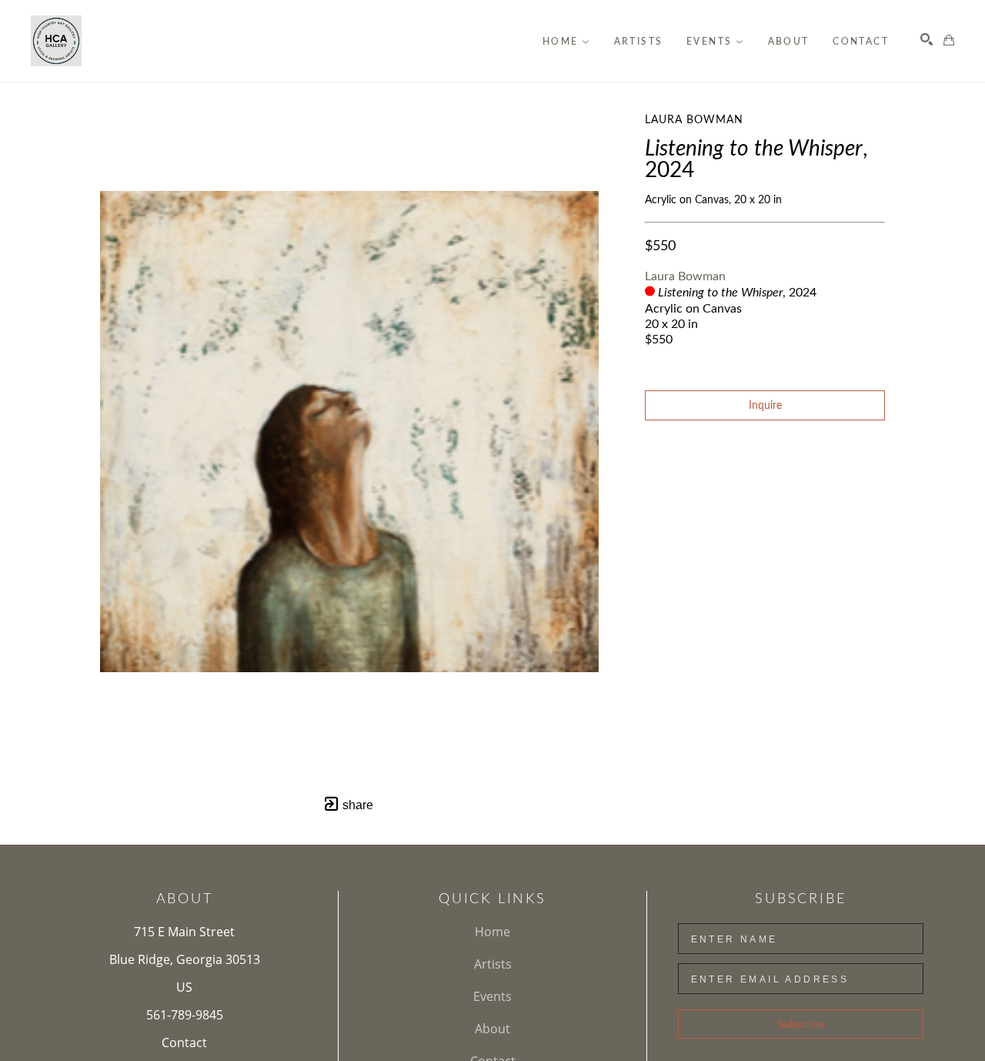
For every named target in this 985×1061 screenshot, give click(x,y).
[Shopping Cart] (948, 40)
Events (492, 996)
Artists (493, 964)
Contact (184, 1042)
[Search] (926, 39)
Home (492, 931)
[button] (566, 41)
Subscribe (800, 1024)
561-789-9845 (184, 1014)
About (492, 1028)
